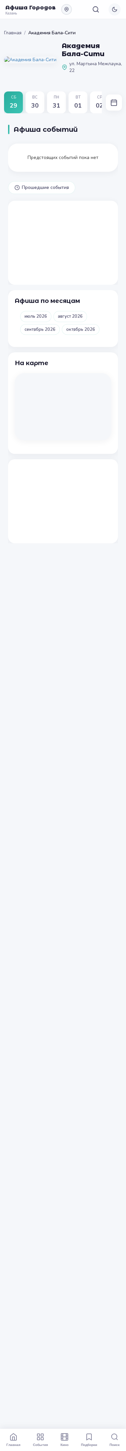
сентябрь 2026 (40, 329)
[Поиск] (95, 9)
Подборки (89, 1444)
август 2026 (70, 316)
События (40, 1444)
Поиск (115, 1444)
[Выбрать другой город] (66, 9)
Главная (13, 33)
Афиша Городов (30, 7)
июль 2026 (36, 316)
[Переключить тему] (115, 9)
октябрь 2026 (80, 329)
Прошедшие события (45, 187)
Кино (64, 1444)
